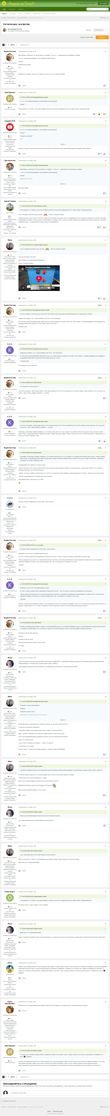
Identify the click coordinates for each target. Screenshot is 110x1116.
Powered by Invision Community (55, 1113)
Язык (49, 1111)
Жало (10, 658)
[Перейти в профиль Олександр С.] (10, 898)
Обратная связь (58, 1111)
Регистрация (103, 3)
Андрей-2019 (10, 121)
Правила (27, 13)
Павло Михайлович (10, 1002)
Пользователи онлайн (49, 13)
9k (10, 216)
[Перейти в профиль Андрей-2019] (10, 127)
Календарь (13, 13)
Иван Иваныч (10, 92)
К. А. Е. (9, 344)
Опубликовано (27, 51)
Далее (13, 44)
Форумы (4, 13)
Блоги (20, 13)
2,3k (10, 906)
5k (10, 359)
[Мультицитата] (19, 86)
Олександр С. (9, 892)
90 (10, 513)
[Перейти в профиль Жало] (10, 664)
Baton (10, 963)
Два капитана (9, 160)
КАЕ (36, 382)
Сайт (4, 9)
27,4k (10, 255)
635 (10, 1018)
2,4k (10, 136)
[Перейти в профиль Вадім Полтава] (5, 30)
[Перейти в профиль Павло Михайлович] (10, 1010)
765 (10, 175)
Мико (10, 240)
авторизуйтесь (58, 1086)
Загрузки (20, 9)
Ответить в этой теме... (19, 1093)
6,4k (10, 107)
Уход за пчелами (24, 31)
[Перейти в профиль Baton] (10, 969)
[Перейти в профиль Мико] (10, 246)
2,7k (10, 66)
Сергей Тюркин (10, 201)
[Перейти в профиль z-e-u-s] (10, 504)
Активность (12, 9)
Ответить (102, 37)
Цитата (24, 85)
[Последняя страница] (17, 45)
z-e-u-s (10, 498)
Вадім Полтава (17, 29)
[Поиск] (107, 9)
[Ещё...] (105, 51)
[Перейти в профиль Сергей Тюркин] (10, 207)
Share (89, 30)
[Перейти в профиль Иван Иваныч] (10, 98)
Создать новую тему (86, 37)
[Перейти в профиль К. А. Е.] (10, 350)
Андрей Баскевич (39, 310)
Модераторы (36, 13)
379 (10, 672)
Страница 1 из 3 (24, 44)
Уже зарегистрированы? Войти (86, 3)
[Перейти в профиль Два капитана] (10, 167)
